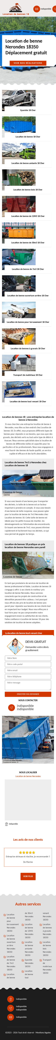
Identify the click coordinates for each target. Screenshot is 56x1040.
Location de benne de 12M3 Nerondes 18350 (29, 931)
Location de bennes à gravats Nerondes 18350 (47, 931)
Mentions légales (43, 1033)
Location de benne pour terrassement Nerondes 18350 (12, 923)
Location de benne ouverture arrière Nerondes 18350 (11, 944)
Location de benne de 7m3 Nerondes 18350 (11, 963)
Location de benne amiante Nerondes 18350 (29, 948)
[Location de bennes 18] (14, 9)
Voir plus (28, 876)
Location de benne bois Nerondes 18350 (47, 948)
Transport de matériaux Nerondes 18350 (47, 966)
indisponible (46, 9)
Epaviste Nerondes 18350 (29, 963)
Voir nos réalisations (28, 63)
